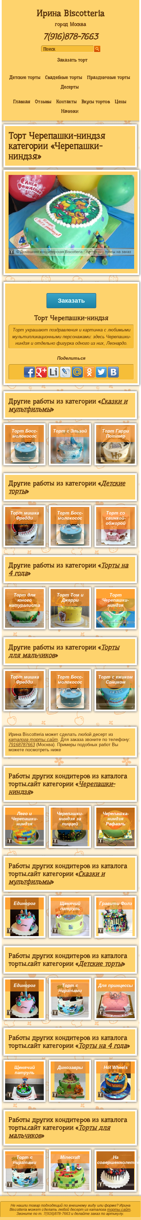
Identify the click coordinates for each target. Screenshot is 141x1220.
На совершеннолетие (118, 1160)
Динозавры (70, 1067)
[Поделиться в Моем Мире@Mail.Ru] (77, 372)
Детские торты (24, 77)
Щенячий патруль (70, 906)
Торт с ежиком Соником (115, 679)
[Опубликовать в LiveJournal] (65, 372)
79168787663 (22, 744)
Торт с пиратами (70, 988)
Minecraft (70, 1157)
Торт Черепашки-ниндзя (115, 600)
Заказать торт (72, 60)
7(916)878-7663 (70, 36)
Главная (21, 101)
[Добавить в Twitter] (101, 372)
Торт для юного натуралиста (24, 600)
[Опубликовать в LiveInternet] (53, 372)
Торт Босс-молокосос (24, 433)
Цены (120, 101)
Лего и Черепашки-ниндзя (24, 818)
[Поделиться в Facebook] (29, 372)
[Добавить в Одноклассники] (89, 372)
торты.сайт (118, 1209)
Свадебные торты (63, 77)
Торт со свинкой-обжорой (116, 518)
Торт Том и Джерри (70, 597)
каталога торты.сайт (33, 739)
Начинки (69, 111)
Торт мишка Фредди (24, 515)
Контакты (66, 101)
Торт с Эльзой (70, 431)
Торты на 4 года (102, 1046)
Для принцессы (115, 985)
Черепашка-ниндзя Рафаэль (116, 818)
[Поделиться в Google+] (41, 372)
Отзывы (43, 101)
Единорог (25, 903)
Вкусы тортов (95, 101)
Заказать (71, 300)
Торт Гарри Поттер (115, 433)
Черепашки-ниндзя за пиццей (70, 818)
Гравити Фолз (115, 903)
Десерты (70, 87)
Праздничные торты (108, 77)
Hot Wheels (116, 1067)
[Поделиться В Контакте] (113, 372)
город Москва (70, 24)
